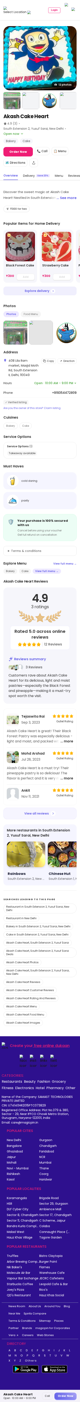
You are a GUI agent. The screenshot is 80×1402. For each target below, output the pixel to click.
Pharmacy (55, 1087)
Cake (25, 426)
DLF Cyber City (17, 1209)
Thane (44, 1168)
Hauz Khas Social (51, 1295)
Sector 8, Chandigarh (22, 1215)
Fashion (43, 1081)
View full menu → (65, 563)
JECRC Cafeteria (51, 1278)
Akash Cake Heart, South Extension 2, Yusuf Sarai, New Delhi (37, 972)
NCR (42, 1157)
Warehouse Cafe (52, 1273)
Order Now (18, 152)
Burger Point (48, 1262)
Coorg (43, 1174)
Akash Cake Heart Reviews (23, 982)
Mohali (11, 1163)
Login (54, 10)
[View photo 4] (49, 100)
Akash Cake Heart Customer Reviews (30, 990)
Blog (67, 1306)
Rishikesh (13, 1174)
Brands (27, 1328)
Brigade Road (49, 1198)
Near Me (14, 1313)
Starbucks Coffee (20, 1284)
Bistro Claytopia (51, 1256)
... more (66, 741)
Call (47, 1396)
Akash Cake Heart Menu (21, 1006)
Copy (50, 361)
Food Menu (31, 314)
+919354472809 (64, 393)
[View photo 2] (11, 100)
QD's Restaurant (19, 1295)
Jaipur (11, 1157)
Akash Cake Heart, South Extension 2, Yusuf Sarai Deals (37, 952)
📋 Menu (60, 151)
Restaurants (12, 1081)
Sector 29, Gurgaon (53, 1204)
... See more (67, 197)
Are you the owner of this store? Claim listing (32, 408)
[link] (20, 256)
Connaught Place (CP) (55, 1232)
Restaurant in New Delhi (21, 918)
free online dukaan (52, 1045)
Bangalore (14, 1146)
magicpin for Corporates (52, 1328)
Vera (12, 1335)
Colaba (44, 1226)
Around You (52, 1306)
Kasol (11, 1180)
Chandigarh (48, 1146)
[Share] (33, 163)
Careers (27, 1335)
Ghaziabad (15, 1151)
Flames (44, 1267)
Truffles (12, 1256)
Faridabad (46, 1151)
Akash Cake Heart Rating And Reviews (31, 998)
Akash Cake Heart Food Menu (25, 1014)
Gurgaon (45, 1140)
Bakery (10, 426)
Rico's (43, 1290)
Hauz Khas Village (19, 1237)
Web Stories (45, 1335)
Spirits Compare (35, 1313)
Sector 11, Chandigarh (22, 1221)
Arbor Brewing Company (23, 1262)
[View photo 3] (30, 100)
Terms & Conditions (22, 1321)
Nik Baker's (14, 1267)
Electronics (24, 1087)
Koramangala (17, 1198)
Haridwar (45, 1180)
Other (70, 1087)
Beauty (30, 1081)
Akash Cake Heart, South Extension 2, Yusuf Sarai (37, 942)
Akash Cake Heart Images (23, 1022)
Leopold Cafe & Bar (53, 1284)
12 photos (64, 84)
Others (31, 1361)
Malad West (15, 1232)
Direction (69, 361)
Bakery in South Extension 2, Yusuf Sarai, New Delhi (38, 926)
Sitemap (45, 1321)
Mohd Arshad (33, 753)
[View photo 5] (68, 100)
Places (59, 1321)
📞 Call (42, 151)
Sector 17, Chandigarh (55, 1215)
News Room (17, 1306)
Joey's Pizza (15, 1290)
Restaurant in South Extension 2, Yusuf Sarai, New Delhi (37, 908)
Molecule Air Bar (18, 1273)
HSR (9, 1204)
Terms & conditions (26, 551)
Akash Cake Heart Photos (22, 962)
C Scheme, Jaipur (52, 1221)
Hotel (40, 1087)
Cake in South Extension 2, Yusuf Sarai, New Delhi (37, 934)
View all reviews (36, 813)
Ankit (25, 790)
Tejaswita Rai (33, 716)
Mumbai (45, 1163)
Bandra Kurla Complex (23, 1226)
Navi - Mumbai (18, 1168)
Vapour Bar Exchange (22, 1278)
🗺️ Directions (15, 163)
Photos (11, 314)
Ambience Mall (50, 1209)
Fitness (7, 1087)
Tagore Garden (50, 1237)
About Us (35, 1306)
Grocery (59, 1081)
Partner (14, 1328)
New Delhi (14, 1140)
